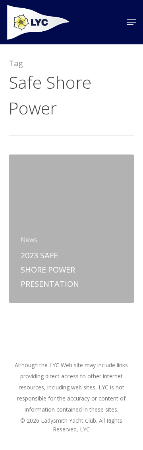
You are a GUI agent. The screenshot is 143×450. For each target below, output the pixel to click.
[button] (131, 22)
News (29, 239)
